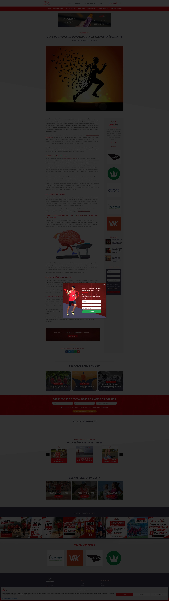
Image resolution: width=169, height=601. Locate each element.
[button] (103, 284)
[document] (84, 300)
